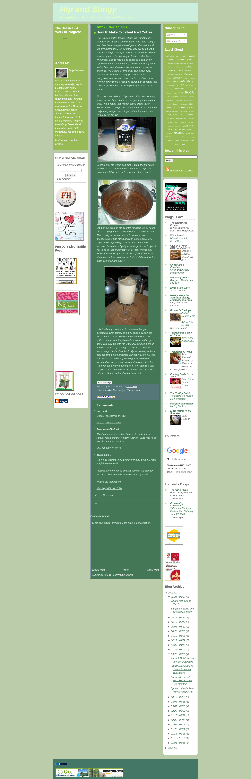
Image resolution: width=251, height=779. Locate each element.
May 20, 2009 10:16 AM (109, 488)
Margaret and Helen (181, 403)
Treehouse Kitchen (181, 351)
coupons (177, 77)
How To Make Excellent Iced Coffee (124, 32)
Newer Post (98, 570)
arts (177, 56)
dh (178, 85)
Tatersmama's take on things (181, 333)
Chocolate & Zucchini (177, 266)
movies (191, 118)
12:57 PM (132, 386)
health (169, 107)
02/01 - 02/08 (178, 724)
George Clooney (172, 104)
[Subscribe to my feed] (167, 170)
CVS (168, 81)
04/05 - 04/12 (178, 645)
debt (182, 81)
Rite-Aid (168, 137)
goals (191, 104)
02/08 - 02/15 (178, 720)
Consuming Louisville (176, 504)
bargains (191, 56)
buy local (188, 70)
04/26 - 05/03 (178, 631)
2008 (170, 748)
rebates (169, 133)
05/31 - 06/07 (178, 597)
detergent (171, 85)
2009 (170, 592)
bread (181, 70)
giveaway (184, 104)
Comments (174, 41)
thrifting (170, 140)
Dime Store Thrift (180, 288)
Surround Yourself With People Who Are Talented (181, 680)
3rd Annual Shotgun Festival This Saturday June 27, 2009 (181, 511)
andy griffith (170, 56)
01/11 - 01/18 (178, 738)
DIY (182, 85)
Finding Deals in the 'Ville (181, 375)
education (169, 89)
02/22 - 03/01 (178, 711)
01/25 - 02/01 (178, 729)
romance (176, 137)
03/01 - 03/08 (178, 706)
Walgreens (184, 140)
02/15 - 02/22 (178, 715)
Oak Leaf (183, 122)
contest (168, 78)
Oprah (191, 122)
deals (175, 81)
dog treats (189, 85)
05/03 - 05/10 (178, 626)
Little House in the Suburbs (180, 412)
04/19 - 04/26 (178, 635)
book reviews (179, 67)
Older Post (153, 570)
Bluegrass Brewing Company (178, 63)
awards (183, 56)
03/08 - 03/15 (178, 701)
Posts (171, 35)
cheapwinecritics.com (175, 74)
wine (183, 144)
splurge (192, 137)
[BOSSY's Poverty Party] (176, 210)
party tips (178, 126)
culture (192, 78)
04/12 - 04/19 (178, 640)
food (181, 93)
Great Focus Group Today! (187, 382)
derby (190, 81)
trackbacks (135, 390)
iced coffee (111, 390)
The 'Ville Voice (179, 490)
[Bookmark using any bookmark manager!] (106, 397)
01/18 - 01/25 (178, 733)
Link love (176, 115)
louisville (170, 118)
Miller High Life (181, 118)
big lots (189, 60)
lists (182, 115)
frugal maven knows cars (178, 97)
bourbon (173, 70)
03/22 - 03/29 (178, 654)
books (189, 66)
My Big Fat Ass (178, 406)
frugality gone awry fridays (185, 100)
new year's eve (173, 122)
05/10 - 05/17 (178, 622)
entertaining (179, 89)
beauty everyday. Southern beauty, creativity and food (181, 297)
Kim (99, 411)
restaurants (190, 133)
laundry (191, 111)
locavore (189, 115)
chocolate (188, 74)
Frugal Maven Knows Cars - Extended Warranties (182, 669)
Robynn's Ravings (180, 310)
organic (170, 126)
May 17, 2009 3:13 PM (109, 422)
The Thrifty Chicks (180, 393)
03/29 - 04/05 (178, 649)
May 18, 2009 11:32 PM (109, 448)
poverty (189, 129)
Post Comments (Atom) (120, 574)
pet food (182, 129)
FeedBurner (78, 178)
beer (171, 60)
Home (126, 570)
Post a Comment (104, 495)
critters (186, 78)
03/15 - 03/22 (178, 697)
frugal (189, 92)
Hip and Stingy (88, 9)
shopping (184, 137)
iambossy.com (178, 277)
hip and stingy (179, 108)
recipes (123, 390)
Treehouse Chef (106, 429)
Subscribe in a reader (181, 170)
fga (175, 93)
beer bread (179, 60)
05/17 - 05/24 (178, 617)
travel (177, 140)
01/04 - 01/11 (178, 742)
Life (169, 115)
